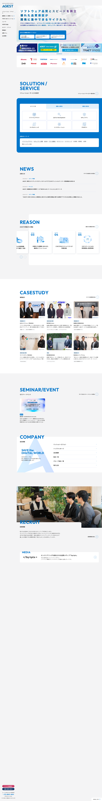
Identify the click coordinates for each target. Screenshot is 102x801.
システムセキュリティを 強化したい (57, 36)
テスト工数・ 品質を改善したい (25, 36)
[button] (21, 257)
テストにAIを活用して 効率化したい (41, 36)
